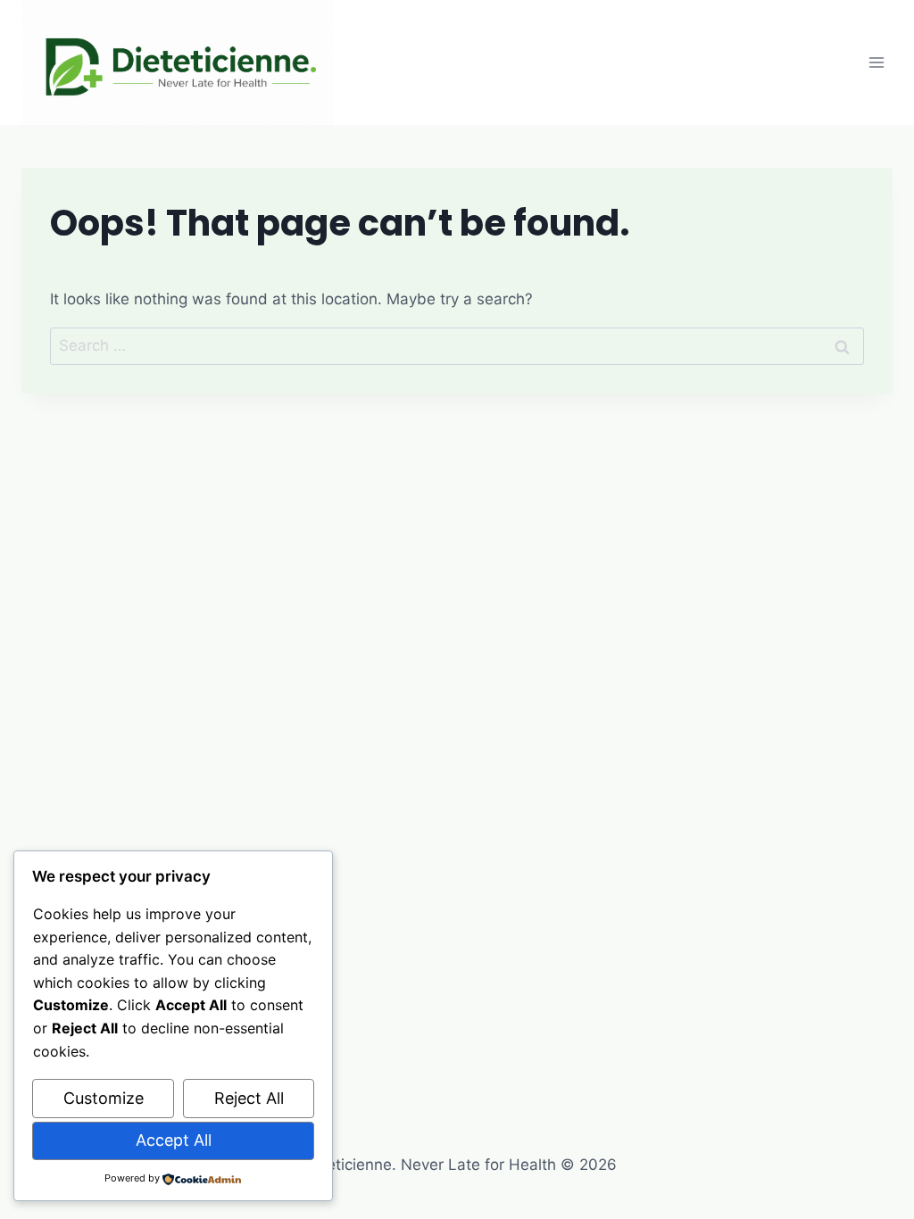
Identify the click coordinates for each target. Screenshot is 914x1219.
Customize (103, 1098)
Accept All (174, 1140)
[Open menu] (876, 62)
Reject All (249, 1098)
